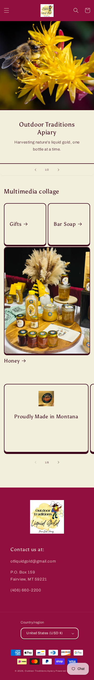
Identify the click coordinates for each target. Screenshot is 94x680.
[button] (6, 10)
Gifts (16, 224)
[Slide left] (35, 462)
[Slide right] (58, 462)
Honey (12, 361)
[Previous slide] (35, 170)
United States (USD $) (44, 633)
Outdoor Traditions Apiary (40, 671)
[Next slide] (58, 170)
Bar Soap (65, 224)
